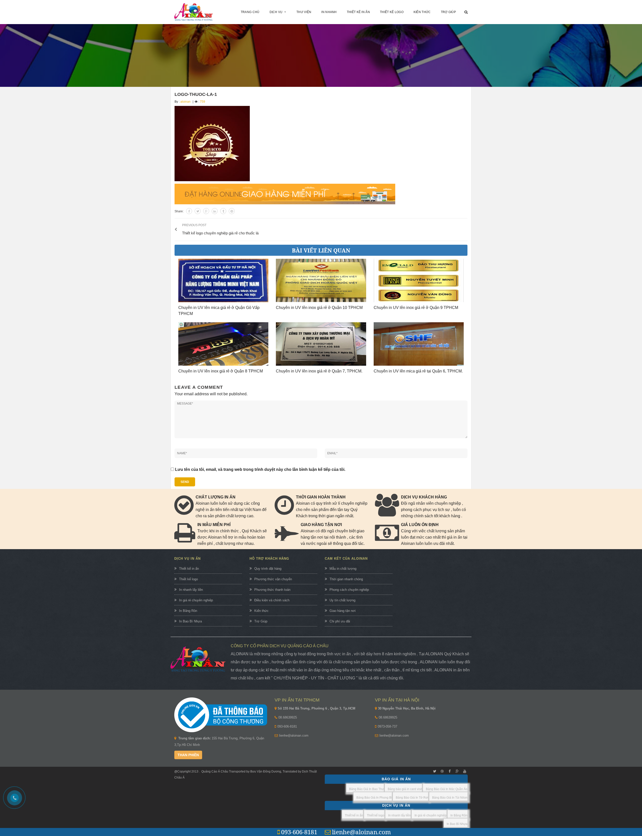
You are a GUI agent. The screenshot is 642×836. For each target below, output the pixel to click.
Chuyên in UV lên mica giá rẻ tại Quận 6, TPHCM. (418, 371)
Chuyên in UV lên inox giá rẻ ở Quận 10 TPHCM (319, 307)
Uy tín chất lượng (342, 600)
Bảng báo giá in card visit (405, 789)
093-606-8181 (287, 726)
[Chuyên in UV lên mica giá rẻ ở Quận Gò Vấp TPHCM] (223, 280)
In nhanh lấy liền (191, 590)
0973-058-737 (387, 726)
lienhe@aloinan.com (293, 735)
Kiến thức (261, 611)
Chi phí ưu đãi (340, 621)
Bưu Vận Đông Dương (265, 771)
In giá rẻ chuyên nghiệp (196, 600)
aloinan (185, 101)
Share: (179, 211)
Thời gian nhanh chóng (346, 579)
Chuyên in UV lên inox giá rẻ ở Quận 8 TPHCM (220, 371)
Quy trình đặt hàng (267, 568)
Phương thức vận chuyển (273, 579)
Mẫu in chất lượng (343, 568)
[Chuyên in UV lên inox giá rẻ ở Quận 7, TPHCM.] (321, 344)
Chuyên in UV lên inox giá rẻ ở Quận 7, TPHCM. (319, 371)
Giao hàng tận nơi (343, 611)
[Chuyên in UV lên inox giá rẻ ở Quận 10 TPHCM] (321, 280)
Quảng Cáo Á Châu (214, 771)
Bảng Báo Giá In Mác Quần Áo (446, 789)
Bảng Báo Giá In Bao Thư (366, 789)
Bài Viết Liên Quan (321, 250)
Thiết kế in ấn (189, 568)
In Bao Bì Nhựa (190, 621)
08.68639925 (287, 717)
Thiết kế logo (188, 579)
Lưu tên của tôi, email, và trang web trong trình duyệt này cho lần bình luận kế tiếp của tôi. (260, 469)
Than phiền (188, 755)
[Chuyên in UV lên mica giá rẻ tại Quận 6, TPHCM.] (419, 344)
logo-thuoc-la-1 (196, 94)
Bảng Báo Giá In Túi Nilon (449, 797)
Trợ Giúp (260, 621)
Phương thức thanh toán (272, 590)
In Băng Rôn (188, 611)
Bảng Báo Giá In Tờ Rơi (412, 797)
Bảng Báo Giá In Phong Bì (374, 797)
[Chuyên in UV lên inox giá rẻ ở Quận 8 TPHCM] (223, 344)
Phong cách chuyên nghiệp (349, 590)
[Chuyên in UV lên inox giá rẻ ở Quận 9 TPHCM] (419, 280)
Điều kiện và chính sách (271, 600)
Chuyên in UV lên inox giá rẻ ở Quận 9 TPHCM (416, 307)
